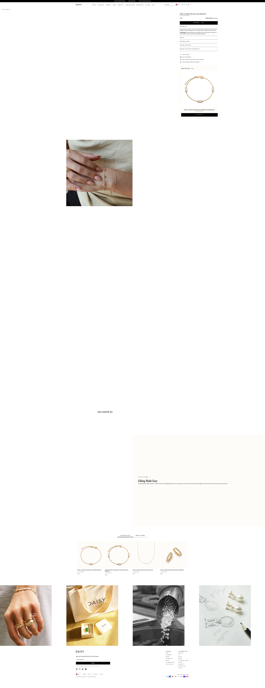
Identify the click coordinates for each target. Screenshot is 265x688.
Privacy (90, 674)
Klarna (101, 674)
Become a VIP (181, 664)
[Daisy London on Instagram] (77, 669)
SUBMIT (93, 663)
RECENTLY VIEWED (140, 535)
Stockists (180, 662)
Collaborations (169, 658)
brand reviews (215, 18)
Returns (180, 658)
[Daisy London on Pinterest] (80, 669)
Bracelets (8, 9)
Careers (167, 656)
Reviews (167, 660)
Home (3, 9)
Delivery (180, 656)
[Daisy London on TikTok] (83, 669)
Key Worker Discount (170, 662)
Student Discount (169, 664)
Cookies (95, 674)
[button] (188, 4)
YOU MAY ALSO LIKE (125, 535)
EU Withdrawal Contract (183, 660)
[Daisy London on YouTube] (85, 669)
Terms (84, 674)
